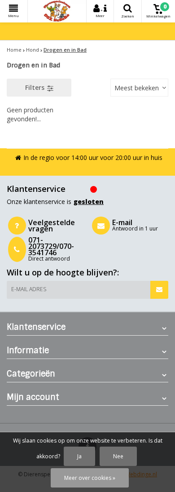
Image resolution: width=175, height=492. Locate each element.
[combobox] (139, 88)
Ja (79, 456)
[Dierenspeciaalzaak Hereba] (57, 11)
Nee (118, 456)
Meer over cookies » (89, 478)
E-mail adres (28, 289)
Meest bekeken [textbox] (136, 88)
